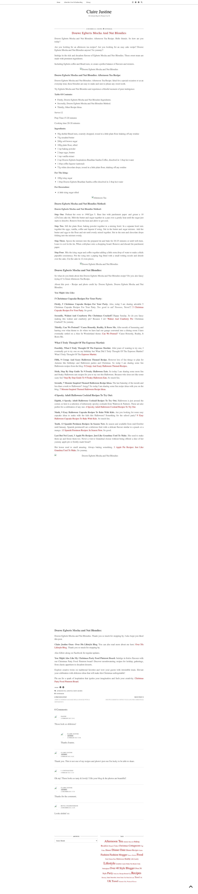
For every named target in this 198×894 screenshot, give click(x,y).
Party (75, 691)
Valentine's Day (122, 881)
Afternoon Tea (61, 691)
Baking (136, 841)
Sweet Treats (120, 877)
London (118, 864)
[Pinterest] (135, 2)
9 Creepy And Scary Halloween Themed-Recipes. (105, 365)
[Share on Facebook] (60, 687)
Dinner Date (119, 850)
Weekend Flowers (131, 881)
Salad (108, 877)
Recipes (99, 29)
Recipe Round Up (125, 873)
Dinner (108, 850)
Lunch (124, 864)
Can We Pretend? (110, 333)
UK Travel (112, 881)
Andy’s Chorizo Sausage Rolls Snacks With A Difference (72, 699)
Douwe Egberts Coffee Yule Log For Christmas (124, 698)
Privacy (88, 2)
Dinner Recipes (132, 850)
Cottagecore (134, 845)
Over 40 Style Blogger (122, 868)
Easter (141, 850)
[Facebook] (138, 2)
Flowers (134, 855)
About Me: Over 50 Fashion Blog (73, 2)
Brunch (111, 846)
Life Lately (135, 859)
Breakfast (105, 845)
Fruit (106, 859)
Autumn (125, 842)
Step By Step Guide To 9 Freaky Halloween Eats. (85, 377)
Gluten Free (112, 859)
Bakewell (131, 842)
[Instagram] (132, 2)
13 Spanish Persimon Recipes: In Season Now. (82, 430)
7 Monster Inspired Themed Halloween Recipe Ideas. (83, 389)
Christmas (123, 845)
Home (58, 2)
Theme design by (133, 891)
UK (141, 877)
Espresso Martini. (89, 354)
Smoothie (113, 877)
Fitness (129, 855)
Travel (137, 877)
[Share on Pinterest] (63, 687)
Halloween (120, 859)
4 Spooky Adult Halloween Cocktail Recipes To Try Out (110, 406)
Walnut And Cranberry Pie (120, 318)
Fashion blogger (118, 854)
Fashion (105, 854)
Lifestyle (70, 691)
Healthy (127, 858)
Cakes (116, 846)
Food (140, 854)
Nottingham (60, 693)
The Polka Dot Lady (129, 877)
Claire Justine (99, 11)
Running (104, 877)
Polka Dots (116, 873)
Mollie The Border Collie (133, 864)
